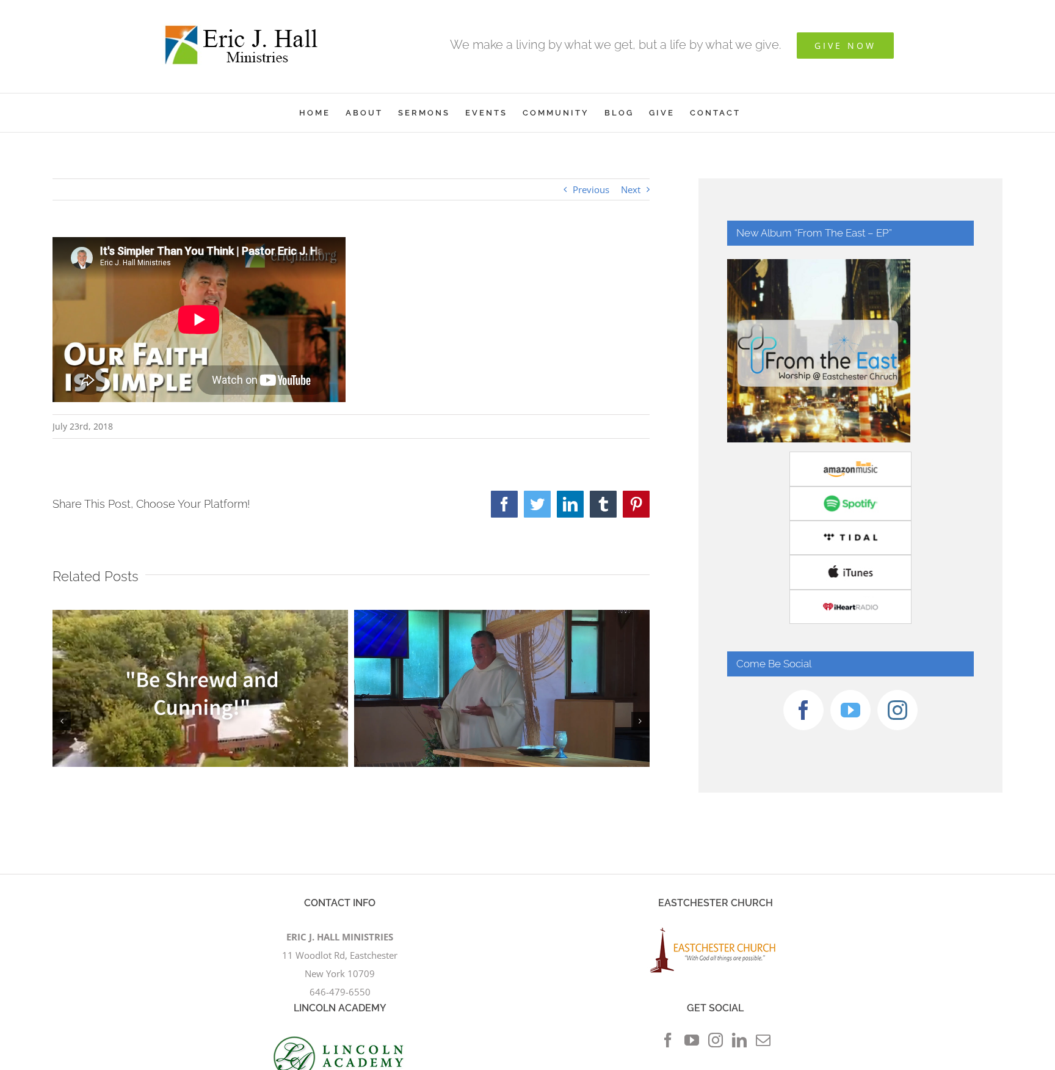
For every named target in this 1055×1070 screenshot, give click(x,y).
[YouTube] (850, 710)
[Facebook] (803, 710)
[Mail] (763, 1040)
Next (630, 189)
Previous (591, 189)
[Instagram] (897, 710)
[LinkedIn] (739, 1040)
